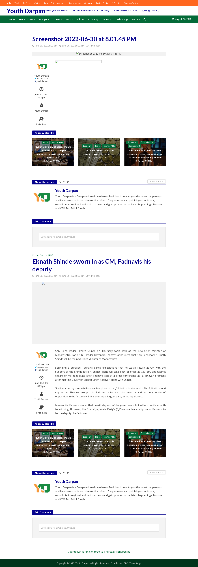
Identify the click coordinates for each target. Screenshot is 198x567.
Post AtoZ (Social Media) (53, 10)
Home (12, 19)
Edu (46, 3)
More (135, 19)
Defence (27, 3)
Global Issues (26, 19)
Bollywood (132, 142)
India (9, 3)
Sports (105, 19)
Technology (121, 19)
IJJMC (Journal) (150, 10)
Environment (75, 3)
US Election (116, 3)
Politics (80, 19)
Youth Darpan (26, 11)
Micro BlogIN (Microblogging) (91, 10)
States (56, 19)
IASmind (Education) (125, 10)
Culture (37, 3)
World (17, 3)
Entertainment (57, 3)
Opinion (88, 3)
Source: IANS (57, 142)
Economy (93, 19)
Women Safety (131, 3)
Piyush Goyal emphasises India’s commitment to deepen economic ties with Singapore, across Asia (53, 152)
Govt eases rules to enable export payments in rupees (98, 152)
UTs (68, 19)
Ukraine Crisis (101, 3)
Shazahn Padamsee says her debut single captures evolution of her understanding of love (145, 154)
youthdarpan (42, 78)
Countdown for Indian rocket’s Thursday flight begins (99, 551)
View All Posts (156, 181)
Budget (43, 19)
